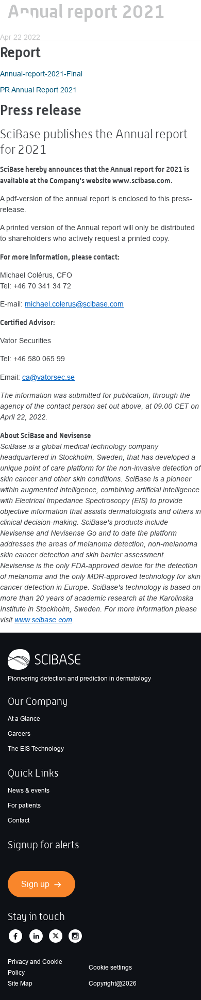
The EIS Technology (36, 748)
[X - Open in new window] (55, 936)
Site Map (20, 983)
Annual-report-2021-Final (41, 74)
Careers (19, 733)
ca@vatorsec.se (48, 377)
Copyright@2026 (113, 983)
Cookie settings (110, 967)
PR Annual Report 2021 (38, 90)
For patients (24, 805)
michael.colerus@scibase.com (74, 304)
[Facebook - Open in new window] (15, 936)
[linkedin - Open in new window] (36, 936)
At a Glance (24, 718)
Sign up (35, 884)
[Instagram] (75, 936)
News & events (28, 790)
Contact (18, 820)
